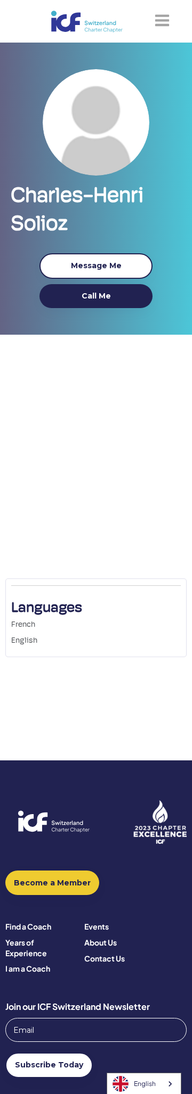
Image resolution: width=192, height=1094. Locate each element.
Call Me (96, 296)
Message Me (96, 265)
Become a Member (52, 883)
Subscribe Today (49, 1065)
